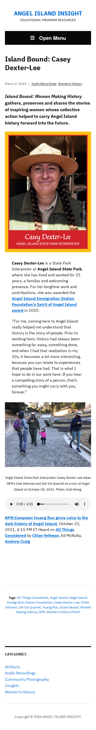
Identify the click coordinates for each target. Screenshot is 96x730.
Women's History (20, 691)
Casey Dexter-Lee (66, 602)
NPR (42, 612)
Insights (12, 685)
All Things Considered (32, 598)
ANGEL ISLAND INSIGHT (48, 13)
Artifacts (12, 666)
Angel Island (59, 598)
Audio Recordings (20, 672)
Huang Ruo (50, 607)
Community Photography (27, 679)
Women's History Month (63, 612)
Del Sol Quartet (30, 607)
